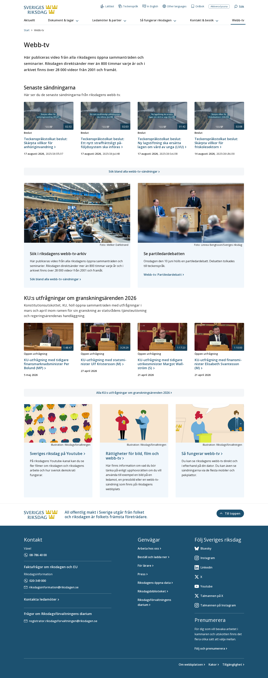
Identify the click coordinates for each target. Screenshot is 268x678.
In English (152, 6)
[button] (63, 20)
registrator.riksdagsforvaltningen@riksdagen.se (63, 621)
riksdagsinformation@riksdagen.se (54, 587)
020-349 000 (37, 581)
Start (27, 30)
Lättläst (109, 6)
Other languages (177, 6)
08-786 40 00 (38, 555)
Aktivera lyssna (219, 6)
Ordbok (199, 6)
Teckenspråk (130, 6)
